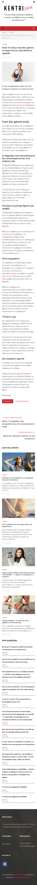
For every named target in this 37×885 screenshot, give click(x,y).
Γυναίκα (4, 44)
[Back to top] (31, 879)
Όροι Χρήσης (6, 844)
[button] (3, 2)
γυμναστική (21, 102)
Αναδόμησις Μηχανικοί (22, 877)
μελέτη (14, 290)
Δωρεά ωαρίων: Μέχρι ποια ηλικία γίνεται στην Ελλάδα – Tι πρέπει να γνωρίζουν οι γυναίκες (18, 575)
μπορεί (13, 273)
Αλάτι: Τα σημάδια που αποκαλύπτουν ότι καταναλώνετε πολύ (18, 424)
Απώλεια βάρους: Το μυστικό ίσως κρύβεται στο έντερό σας (15, 622)
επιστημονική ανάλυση (21, 373)
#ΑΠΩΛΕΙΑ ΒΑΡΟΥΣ (22, 401)
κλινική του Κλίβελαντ (14, 234)
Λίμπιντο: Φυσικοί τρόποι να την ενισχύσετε (19, 437)
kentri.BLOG (19, 875)
